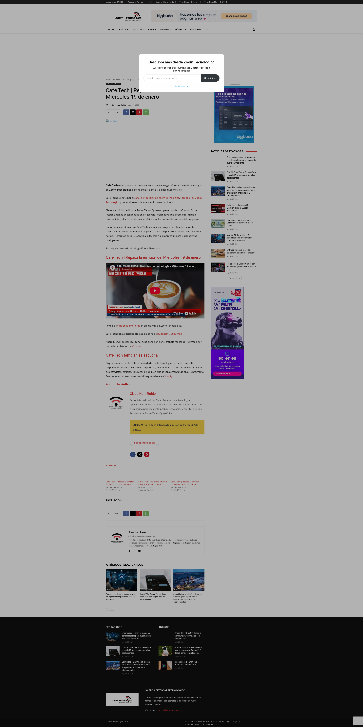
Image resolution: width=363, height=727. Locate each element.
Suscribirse (210, 78)
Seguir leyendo (181, 86)
